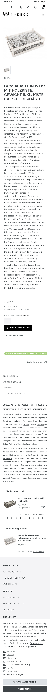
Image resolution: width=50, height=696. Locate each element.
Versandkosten (24, 315)
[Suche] (27, 7)
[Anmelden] (10, 7)
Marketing (12, 658)
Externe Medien (14, 661)
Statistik (10, 655)
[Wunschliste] (35, 7)
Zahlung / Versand (13, 604)
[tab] (11, 376)
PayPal (10, 668)
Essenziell (11, 652)
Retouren (8, 610)
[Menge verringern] (18, 321)
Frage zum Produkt (14, 394)
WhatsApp (41, 1)
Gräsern (40, 424)
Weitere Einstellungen (13, 675)
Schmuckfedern (30, 428)
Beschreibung (11, 376)
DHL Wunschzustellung (18, 665)
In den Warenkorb (20, 328)
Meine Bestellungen (14, 578)
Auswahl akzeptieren (25, 682)
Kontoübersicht (12, 572)
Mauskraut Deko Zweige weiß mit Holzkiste (31, 499)
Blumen (26, 424)
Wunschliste (16, 335)
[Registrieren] (19, 7)
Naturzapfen (26, 462)
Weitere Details (12, 382)
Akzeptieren (25, 689)
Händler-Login (11, 598)
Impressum (31, 646)
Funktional (12, 671)
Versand (7, 388)
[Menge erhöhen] (14, 321)
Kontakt (10, 1)
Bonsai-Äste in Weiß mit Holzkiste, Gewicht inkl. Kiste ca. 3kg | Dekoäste (32, 538)
